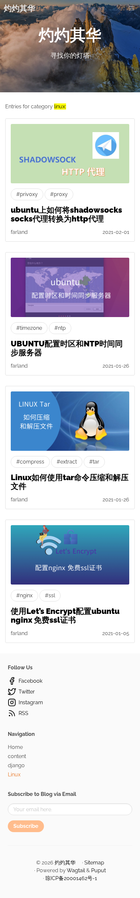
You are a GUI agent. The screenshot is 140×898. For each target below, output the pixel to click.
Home (15, 747)
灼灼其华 (19, 8)
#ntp (60, 328)
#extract (67, 462)
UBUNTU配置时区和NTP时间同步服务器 (67, 348)
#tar (94, 462)
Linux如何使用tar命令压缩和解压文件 (70, 482)
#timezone (29, 328)
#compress (30, 462)
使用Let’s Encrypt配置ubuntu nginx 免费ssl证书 (65, 615)
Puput (98, 870)
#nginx (24, 595)
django (16, 765)
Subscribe (25, 826)
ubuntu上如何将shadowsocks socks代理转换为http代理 (66, 214)
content (17, 756)
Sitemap (94, 863)
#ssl (50, 595)
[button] (131, 8)
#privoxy (27, 194)
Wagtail (76, 870)
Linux (14, 774)
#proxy (59, 194)
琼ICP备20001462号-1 (71, 878)
